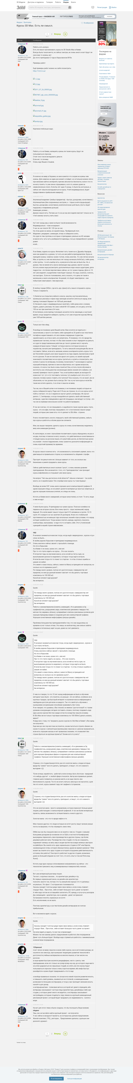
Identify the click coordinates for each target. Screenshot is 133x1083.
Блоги (73, 2)
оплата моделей (104, 70)
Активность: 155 (23, 55)
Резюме (100, 231)
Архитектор (101, 198)
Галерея (49, 2)
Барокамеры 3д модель (106, 63)
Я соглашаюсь (56, 1079)
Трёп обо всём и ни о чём (107, 67)
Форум (66, 2)
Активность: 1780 (23, 296)
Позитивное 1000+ (105, 73)
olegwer (20, 448)
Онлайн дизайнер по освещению (104, 188)
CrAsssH (20, 125)
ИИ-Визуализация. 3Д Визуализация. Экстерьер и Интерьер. (106, 236)
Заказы (100, 160)
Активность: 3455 (23, 208)
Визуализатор (102, 184)
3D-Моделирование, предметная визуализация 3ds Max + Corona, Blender (105, 244)
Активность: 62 (22, 260)
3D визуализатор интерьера (103, 258)
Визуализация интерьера (106, 254)
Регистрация (102, 7)
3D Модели (21, 2)
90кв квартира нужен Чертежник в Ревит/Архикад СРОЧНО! (104, 166)
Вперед (57, 34)
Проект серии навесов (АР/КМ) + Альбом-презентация (105, 179)
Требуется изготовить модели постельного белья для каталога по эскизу (105, 223)
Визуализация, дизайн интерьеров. (105, 251)
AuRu (19, 173)
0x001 (20, 321)
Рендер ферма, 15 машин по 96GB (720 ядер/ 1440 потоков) (107, 78)
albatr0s (20, 944)
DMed (20, 285)
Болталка (27, 22)
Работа (58, 2)
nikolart (20, 196)
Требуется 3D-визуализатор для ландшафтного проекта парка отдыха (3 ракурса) (105, 214)
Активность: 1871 (23, 515)
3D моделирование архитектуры (104, 208)
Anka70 (20, 248)
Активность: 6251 (23, 185)
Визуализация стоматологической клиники (104, 173)
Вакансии (101, 194)
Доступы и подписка (36, 2)
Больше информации (74, 1078)
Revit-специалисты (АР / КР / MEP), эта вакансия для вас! (105, 202)
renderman (21, 503)
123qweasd (21, 44)
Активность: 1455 (23, 333)
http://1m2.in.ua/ (39, 71)
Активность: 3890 (23, 137)
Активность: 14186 (23, 956)
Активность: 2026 (23, 460)
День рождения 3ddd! (106, 97)
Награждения (103, 84)
